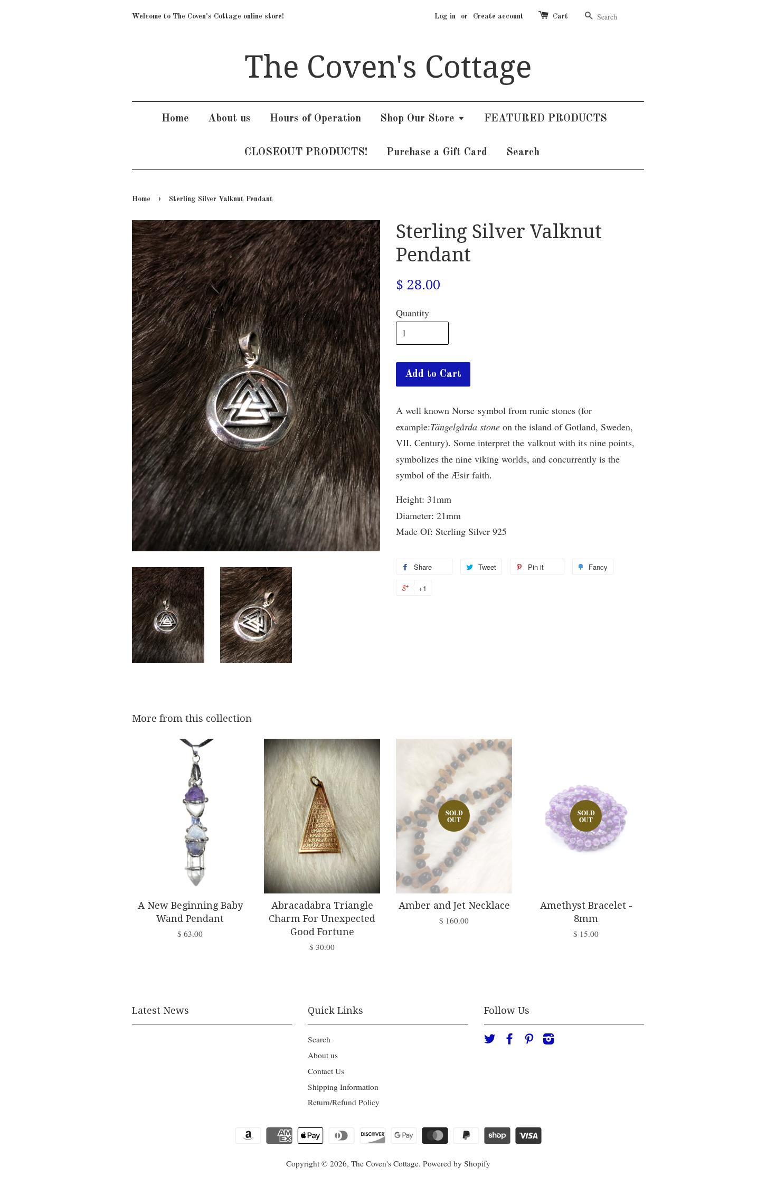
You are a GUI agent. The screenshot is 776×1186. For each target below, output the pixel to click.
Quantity (412, 312)
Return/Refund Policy (344, 1102)
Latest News (160, 1010)
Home (175, 119)
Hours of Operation (315, 119)
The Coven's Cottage (388, 67)
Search (523, 152)
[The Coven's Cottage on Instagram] (548, 1040)
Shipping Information (343, 1086)
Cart (560, 16)
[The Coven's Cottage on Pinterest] (529, 1040)
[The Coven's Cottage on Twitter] (490, 1040)
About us (229, 119)
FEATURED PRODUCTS (545, 119)
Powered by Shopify (456, 1163)
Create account (498, 16)
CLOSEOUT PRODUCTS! (305, 152)
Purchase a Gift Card (436, 152)
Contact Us (326, 1071)
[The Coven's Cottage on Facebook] (509, 1040)
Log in (445, 16)
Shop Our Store (419, 119)
